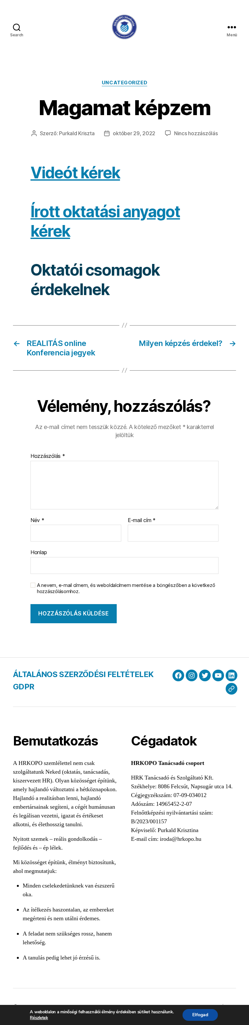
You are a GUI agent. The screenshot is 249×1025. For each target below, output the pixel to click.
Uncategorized (124, 83)
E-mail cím (142, 520)
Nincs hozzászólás (196, 133)
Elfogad (200, 1015)
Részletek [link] (39, 1018)
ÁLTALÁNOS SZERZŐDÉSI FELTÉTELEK (83, 674)
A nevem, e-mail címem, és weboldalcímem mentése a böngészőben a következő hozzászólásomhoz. (126, 588)
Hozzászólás (47, 456)
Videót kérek (75, 172)
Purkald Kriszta (76, 133)
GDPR (23, 686)
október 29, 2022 (134, 133)
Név (37, 520)
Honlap (38, 552)
